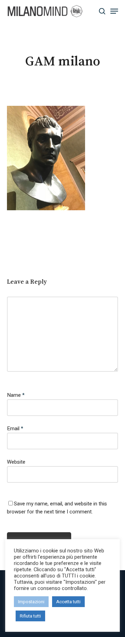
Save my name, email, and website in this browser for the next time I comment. (57, 508)
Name (16, 395)
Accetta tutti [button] (68, 601)
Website (16, 462)
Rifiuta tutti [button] (30, 616)
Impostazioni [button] (31, 601)
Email (15, 428)
